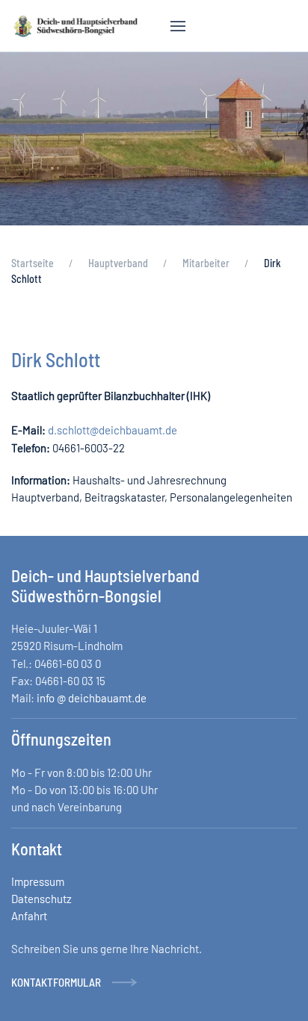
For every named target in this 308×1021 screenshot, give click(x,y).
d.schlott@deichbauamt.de (112, 430)
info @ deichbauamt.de (92, 698)
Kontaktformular (56, 982)
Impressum (37, 881)
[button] (177, 26)
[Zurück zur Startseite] (76, 26)
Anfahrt (29, 915)
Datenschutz (41, 898)
